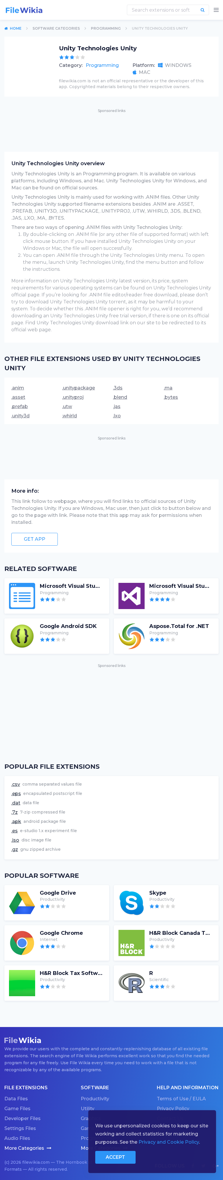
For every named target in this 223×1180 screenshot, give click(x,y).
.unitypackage (78, 388)
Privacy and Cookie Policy (169, 1142)
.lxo (117, 416)
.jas (117, 406)
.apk (16, 821)
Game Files (17, 1108)
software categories (56, 28)
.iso (15, 840)
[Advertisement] (111, 127)
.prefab (19, 406)
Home (15, 28)
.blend (120, 397)
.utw (67, 406)
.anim (17, 388)
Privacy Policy (173, 1108)
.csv (15, 784)
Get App (34, 539)
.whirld (69, 416)
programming (106, 28)
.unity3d (20, 416)
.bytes (171, 397)
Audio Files (17, 1138)
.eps (16, 793)
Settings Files (20, 1128)
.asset (18, 397)
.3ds (118, 388)
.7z (14, 812)
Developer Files (22, 1118)
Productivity (95, 1098)
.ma (168, 388)
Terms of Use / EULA (181, 1098)
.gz (14, 849)
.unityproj (73, 397)
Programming (102, 65)
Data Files (16, 1098)
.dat (15, 803)
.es (14, 831)
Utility (87, 1108)
